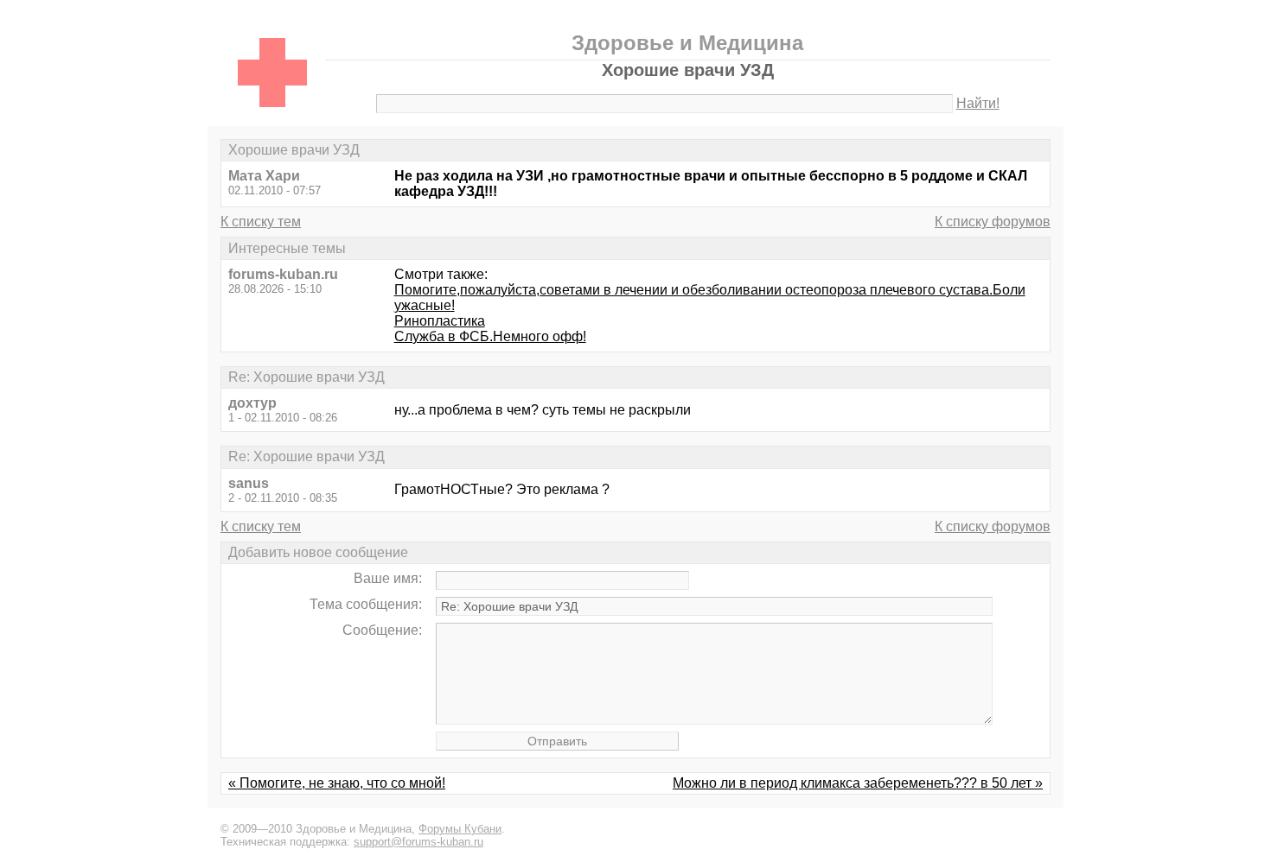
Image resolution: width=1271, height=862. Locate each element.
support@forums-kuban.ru (418, 841)
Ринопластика (439, 321)
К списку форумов (993, 221)
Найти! (978, 103)
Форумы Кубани (459, 828)
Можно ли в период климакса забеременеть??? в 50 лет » (858, 783)
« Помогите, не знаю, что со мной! (336, 783)
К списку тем (260, 221)
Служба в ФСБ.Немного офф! (490, 336)
